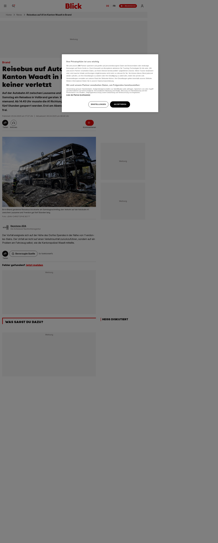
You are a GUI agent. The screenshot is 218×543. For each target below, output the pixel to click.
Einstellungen (98, 104)
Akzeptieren (120, 104)
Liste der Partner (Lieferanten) (78, 95)
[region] (110, 83)
